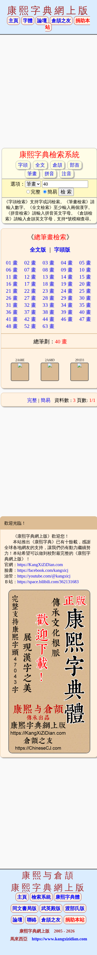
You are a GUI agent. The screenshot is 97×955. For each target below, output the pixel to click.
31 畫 (12, 305)
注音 (66, 173)
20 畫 (85, 284)
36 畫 (12, 312)
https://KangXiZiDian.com (40, 564)
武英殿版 (51, 908)
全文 (40, 165)
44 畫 (48, 319)
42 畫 (30, 319)
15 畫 (85, 277)
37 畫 (30, 312)
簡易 (45, 400)
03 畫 (48, 263)
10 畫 (85, 270)
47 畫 (85, 319)
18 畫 (48, 284)
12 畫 (30, 277)
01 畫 (12, 263)
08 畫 (48, 270)
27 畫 (30, 298)
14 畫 (67, 277)
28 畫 (48, 298)
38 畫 (48, 312)
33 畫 (48, 305)
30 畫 (85, 298)
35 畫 (85, 305)
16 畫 (12, 284)
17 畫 (30, 284)
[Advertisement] (48, 93)
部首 (74, 165)
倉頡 (57, 165)
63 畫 (48, 326)
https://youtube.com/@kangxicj (43, 576)
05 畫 (85, 263)
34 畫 (67, 305)
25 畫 (85, 291)
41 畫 (12, 319)
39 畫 (67, 312)
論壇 (42, 20)
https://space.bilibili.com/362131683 (48, 581)
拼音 (49, 173)
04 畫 (67, 263)
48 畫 (12, 326)
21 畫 (12, 291)
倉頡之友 (61, 20)
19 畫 (67, 284)
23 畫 (48, 291)
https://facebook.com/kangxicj (42, 570)
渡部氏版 (75, 908)
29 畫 (67, 298)
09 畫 (67, 270)
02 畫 (30, 263)
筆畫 (32, 173)
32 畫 (30, 305)
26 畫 (12, 298)
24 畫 (67, 291)
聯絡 (32, 919)
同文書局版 (24, 908)
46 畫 (67, 319)
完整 (32, 400)
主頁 (13, 20)
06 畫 (12, 270)
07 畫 (30, 270)
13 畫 (48, 277)
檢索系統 (41, 897)
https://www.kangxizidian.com (59, 939)
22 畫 (30, 291)
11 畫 (12, 277)
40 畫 (85, 312)
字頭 (23, 165)
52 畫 (30, 326)
